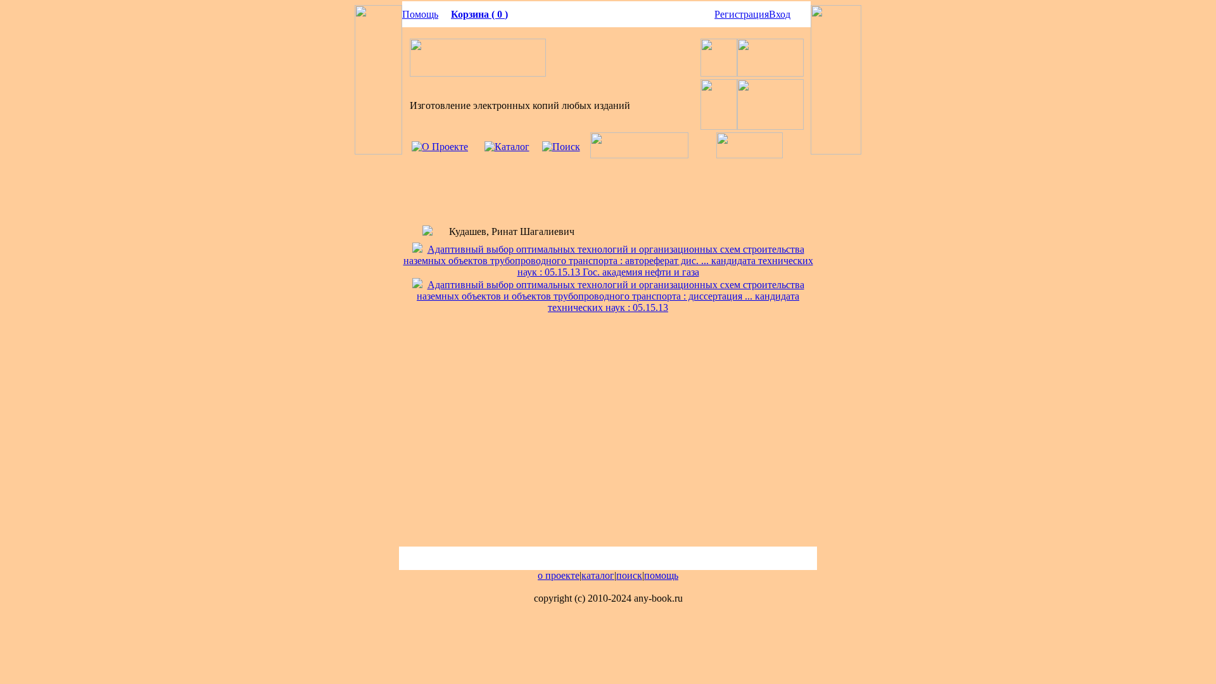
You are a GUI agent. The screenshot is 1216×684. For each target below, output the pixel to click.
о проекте (559, 575)
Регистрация (741, 14)
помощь (661, 575)
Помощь (420, 14)
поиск (629, 575)
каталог (597, 575)
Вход (779, 14)
